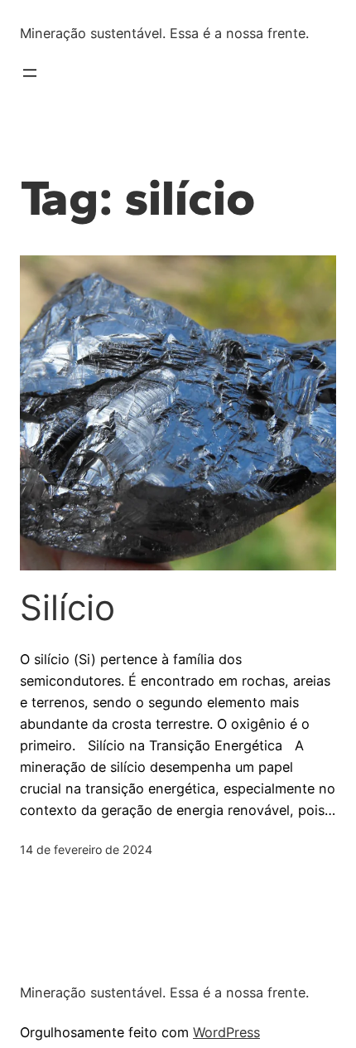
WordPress (226, 1032)
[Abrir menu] (30, 73)
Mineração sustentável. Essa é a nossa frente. (164, 33)
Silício (77, 607)
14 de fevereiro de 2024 (86, 849)
